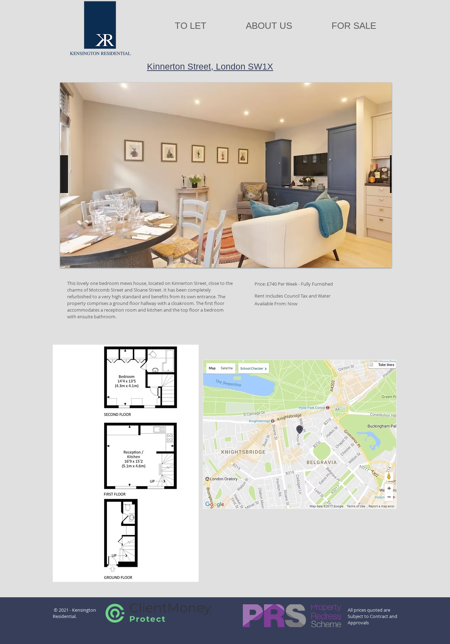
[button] (226, 175)
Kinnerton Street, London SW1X (210, 66)
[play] (376, 261)
